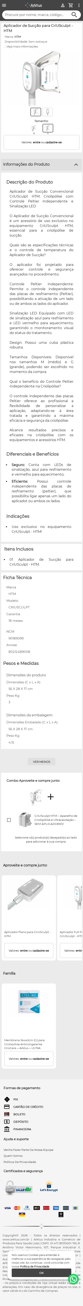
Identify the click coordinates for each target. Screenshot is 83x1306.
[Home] (33, 5)
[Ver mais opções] (79, 5)
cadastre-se (53, 142)
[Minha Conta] (63, 5)
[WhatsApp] (73, 1279)
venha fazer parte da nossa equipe (28, 1149)
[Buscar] (74, 15)
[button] (41, 820)
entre (36, 142)
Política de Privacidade (34, 1266)
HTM (17, 36)
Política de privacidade (20, 1162)
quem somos (13, 1155)
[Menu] (4, 5)
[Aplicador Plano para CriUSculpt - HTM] (29, 894)
